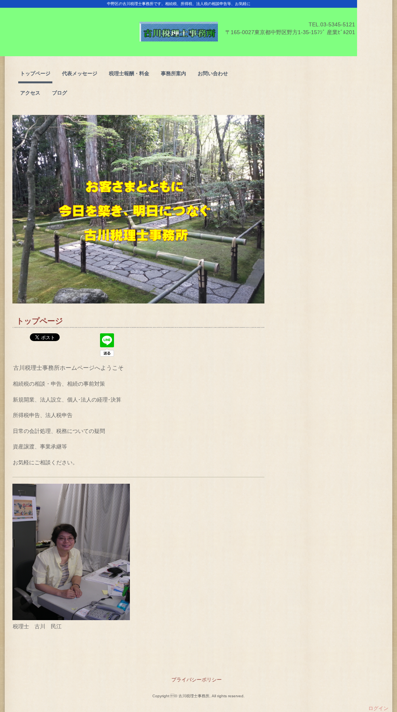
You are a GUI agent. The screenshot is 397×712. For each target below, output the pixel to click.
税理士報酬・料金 (129, 73)
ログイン (378, 708)
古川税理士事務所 (178, 28)
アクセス (30, 93)
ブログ (59, 93)
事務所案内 (173, 73)
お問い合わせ (213, 73)
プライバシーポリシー (196, 680)
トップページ (35, 73)
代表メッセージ (79, 73)
